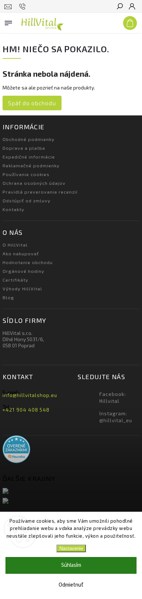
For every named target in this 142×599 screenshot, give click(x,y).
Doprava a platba (24, 148)
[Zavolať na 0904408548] (23, 6)
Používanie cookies (26, 174)
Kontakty (13, 209)
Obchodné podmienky (29, 139)
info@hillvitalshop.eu (30, 395)
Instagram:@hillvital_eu (115, 417)
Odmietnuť (71, 585)
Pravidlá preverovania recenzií (40, 192)
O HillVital (15, 245)
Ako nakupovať (21, 253)
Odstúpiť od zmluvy (27, 200)
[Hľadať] (119, 6)
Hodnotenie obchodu (28, 262)
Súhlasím (71, 565)
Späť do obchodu (32, 103)
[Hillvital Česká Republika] (71, 501)
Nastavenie (71, 548)
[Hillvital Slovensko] (71, 491)
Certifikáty (15, 280)
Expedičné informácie (29, 157)
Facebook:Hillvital (112, 397)
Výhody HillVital (22, 288)
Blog (8, 297)
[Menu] (8, 21)
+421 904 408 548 (26, 409)
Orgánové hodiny (23, 271)
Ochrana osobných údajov (34, 183)
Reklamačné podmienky (31, 165)
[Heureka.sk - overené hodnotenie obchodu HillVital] (16, 449)
